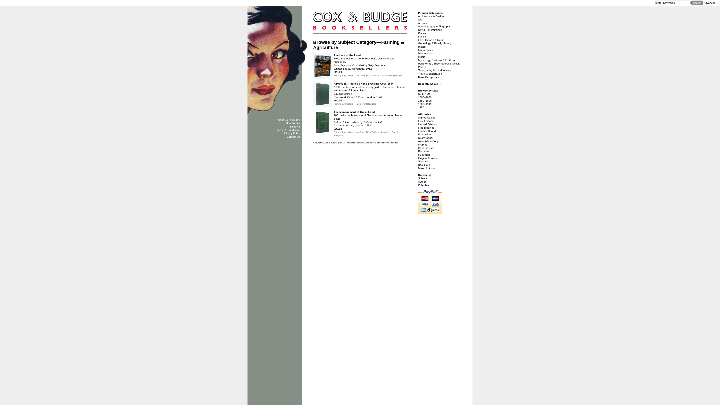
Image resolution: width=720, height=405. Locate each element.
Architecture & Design (431, 16)
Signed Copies (426, 117)
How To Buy (293, 123)
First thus (423, 151)
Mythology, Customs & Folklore (436, 60)
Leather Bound (427, 131)
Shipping (295, 126)
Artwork (422, 23)
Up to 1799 (424, 93)
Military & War (426, 53)
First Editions (426, 120)
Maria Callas (425, 50)
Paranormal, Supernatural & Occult (439, 63)
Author (422, 181)
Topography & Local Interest (435, 70)
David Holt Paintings (430, 29)
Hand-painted (426, 147)
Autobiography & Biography (434, 26)
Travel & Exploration (430, 73)
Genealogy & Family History (434, 43)
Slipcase (423, 161)
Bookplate (424, 164)
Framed (423, 144)
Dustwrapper (425, 137)
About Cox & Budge (288, 119)
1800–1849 (425, 97)
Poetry (422, 66)
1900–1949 (425, 104)
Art (420, 19)
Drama (422, 33)
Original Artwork (427, 158)
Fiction (422, 36)
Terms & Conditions (288, 129)
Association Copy (428, 141)
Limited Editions (427, 124)
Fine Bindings (426, 127)
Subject (422, 178)
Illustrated (424, 154)
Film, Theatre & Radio (431, 39)
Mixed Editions (426, 168)
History (422, 46)
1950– (422, 107)
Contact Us (293, 136)
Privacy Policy (292, 133)
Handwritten (425, 134)
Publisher (423, 185)
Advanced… (711, 2)
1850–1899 (425, 100)
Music (421, 56)
